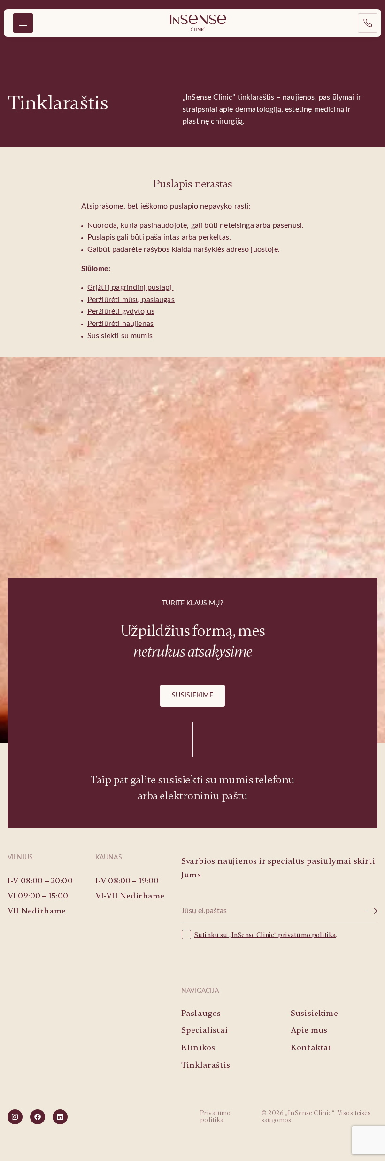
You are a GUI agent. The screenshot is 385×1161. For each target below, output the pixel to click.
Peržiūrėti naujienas (120, 323)
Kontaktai (311, 1047)
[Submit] (371, 911)
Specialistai (204, 1030)
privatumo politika (307, 935)
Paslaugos (201, 1013)
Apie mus (309, 1030)
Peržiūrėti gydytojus (120, 311)
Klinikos (198, 1047)
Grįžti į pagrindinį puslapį (130, 287)
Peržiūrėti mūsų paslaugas (131, 299)
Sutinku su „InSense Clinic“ (236, 935)
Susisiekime (193, 695)
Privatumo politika (215, 1116)
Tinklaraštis (205, 1065)
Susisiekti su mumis (120, 336)
